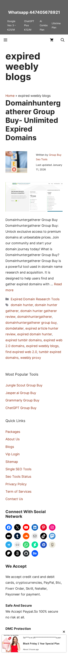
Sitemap (11, 462)
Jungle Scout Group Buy (23, 385)
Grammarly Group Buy (22, 400)
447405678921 (44, 12)
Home (10, 96)
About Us (12, 439)
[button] (62, 40)
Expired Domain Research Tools (35, 299)
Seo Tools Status (18, 476)
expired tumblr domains (23, 340)
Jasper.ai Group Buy (20, 393)
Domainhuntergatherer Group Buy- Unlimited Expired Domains (33, 120)
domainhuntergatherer (34, 317)
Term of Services (18, 491)
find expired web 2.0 (21, 352)
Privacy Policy (16, 484)
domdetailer (14, 328)
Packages (12, 432)
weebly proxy (30, 358)
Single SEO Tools (18, 469)
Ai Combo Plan (44, 25)
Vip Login (12, 454)
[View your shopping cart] (51, 40)
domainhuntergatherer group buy (31, 322)
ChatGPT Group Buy (20, 408)
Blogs (9, 447)
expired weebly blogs (42, 346)
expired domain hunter (34, 334)
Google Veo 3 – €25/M (11, 25)
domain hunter (22, 305)
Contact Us (14, 499)
